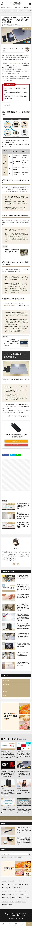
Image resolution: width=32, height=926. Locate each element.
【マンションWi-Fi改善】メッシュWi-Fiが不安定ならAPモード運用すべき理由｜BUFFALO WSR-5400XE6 (23, 626)
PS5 (15, 891)
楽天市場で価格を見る (16, 444)
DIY (8, 857)
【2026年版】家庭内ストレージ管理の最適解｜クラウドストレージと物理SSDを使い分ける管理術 (24, 774)
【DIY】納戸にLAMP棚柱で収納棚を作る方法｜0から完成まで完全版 (23, 664)
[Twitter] (13, 455)
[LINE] (18, 455)
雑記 (5, 695)
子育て (5, 691)
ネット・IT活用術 (19, 10)
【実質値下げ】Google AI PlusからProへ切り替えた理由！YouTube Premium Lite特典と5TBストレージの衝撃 (23, 588)
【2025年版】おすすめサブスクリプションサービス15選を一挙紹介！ (23, 792)
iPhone (25, 25)
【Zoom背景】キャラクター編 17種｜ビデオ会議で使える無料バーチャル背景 (23, 525)
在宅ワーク (5, 901)
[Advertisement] (16, 475)
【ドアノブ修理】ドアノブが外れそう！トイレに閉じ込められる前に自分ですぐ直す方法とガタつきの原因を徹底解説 (23, 607)
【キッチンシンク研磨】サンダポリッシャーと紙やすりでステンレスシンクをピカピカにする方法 (23, 636)
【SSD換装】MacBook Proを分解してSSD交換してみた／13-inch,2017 (11, 251)
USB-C (26, 891)
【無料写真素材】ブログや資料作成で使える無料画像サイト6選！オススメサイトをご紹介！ (24, 811)
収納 (28, 897)
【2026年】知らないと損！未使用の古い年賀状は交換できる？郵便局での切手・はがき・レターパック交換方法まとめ (23, 617)
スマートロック (6, 897)
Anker (17, 881)
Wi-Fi (4, 894)
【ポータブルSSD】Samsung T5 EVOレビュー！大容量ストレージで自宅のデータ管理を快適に (11, 342)
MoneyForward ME (7, 891)
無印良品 (5, 904)
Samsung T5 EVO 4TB (14, 63)
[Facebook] (5, 455)
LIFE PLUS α (20, 918)
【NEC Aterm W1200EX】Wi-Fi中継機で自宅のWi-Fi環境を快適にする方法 (23, 515)
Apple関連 (13, 838)
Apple (19, 25)
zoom (10, 894)
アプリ (16, 894)
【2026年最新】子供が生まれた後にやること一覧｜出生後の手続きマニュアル (23, 596)
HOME (3, 10)
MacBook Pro (18, 887)
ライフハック (10, 10)
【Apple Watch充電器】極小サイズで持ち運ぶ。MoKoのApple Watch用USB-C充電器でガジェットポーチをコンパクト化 (24, 841)
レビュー (20, 857)
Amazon (11, 881)
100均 (4, 881)
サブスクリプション (25, 894)
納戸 (11, 904)
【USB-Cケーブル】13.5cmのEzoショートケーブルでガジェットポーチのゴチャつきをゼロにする (24, 830)
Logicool (5, 887)
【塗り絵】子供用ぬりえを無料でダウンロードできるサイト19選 (8, 811)
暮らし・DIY (6, 684)
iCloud (22, 25)
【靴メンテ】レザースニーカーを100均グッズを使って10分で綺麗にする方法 (23, 654)
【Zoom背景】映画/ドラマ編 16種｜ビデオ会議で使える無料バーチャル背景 (23, 506)
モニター (15, 897)
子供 (12, 901)
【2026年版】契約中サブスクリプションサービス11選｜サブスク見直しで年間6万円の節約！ (23, 755)
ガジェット (6, 680)
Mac (11, 887)
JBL (27, 884)
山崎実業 (18, 901)
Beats (4, 884)
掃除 (25, 901)
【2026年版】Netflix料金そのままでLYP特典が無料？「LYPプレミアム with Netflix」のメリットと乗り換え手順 (8, 774)
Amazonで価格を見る (16, 441)
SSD (28, 25)
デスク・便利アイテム (11, 828)
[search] (29, 854)
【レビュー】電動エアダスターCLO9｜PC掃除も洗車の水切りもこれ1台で (23, 645)
